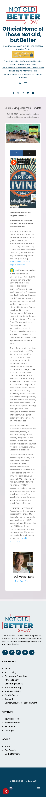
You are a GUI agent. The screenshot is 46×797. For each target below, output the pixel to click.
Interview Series (23, 49)
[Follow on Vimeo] (28, 93)
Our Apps (9, 730)
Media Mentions (12, 754)
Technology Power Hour (16, 676)
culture (35, 114)
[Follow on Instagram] (23, 93)
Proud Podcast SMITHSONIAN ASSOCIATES (23, 46)
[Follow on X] (18, 93)
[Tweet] (29, 153)
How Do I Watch (12, 722)
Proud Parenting (13, 687)
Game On (9, 699)
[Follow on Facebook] (13, 93)
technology (34, 117)
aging (22, 114)
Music (7, 668)
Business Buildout (13, 691)
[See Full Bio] (30, 581)
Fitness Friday (12, 680)
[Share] (16, 153)
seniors (24, 117)
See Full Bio (21, 581)
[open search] (20, 83)
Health (10, 117)
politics (17, 117)
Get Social (10, 726)
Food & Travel (11, 695)
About (8, 746)
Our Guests (10, 750)
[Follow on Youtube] (33, 93)
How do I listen (12, 719)
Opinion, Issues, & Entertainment (21, 702)
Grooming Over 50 (14, 683)
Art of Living (10, 672)
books (29, 114)
